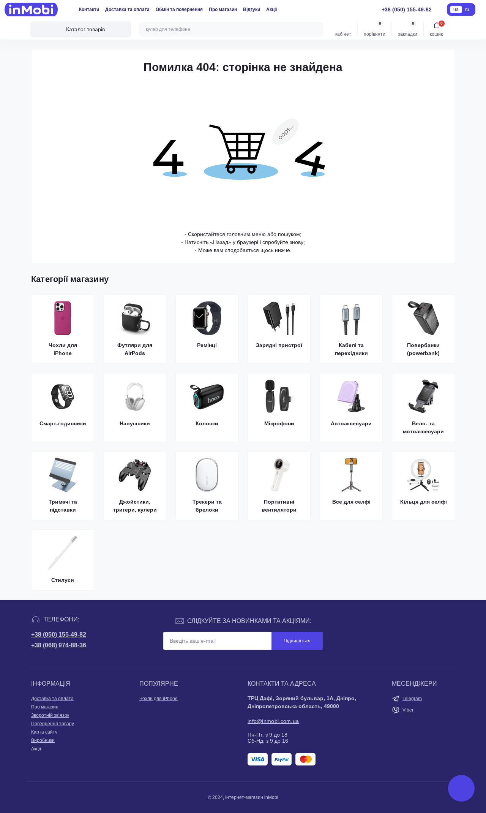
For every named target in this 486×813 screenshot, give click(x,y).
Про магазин (223, 9)
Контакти (89, 9)
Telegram (412, 698)
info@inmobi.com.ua (273, 721)
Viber (407, 710)
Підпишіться (297, 640)
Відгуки (251, 9)
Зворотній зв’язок (50, 715)
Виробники (43, 740)
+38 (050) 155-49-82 (58, 634)
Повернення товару (52, 723)
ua (456, 9)
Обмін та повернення (179, 9)
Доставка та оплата (127, 9)
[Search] (316, 29)
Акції (271, 9)
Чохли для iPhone (158, 698)
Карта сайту (44, 732)
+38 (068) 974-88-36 (58, 645)
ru (467, 9)
